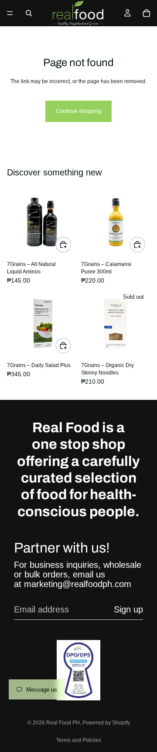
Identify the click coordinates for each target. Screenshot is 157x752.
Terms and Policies (78, 740)
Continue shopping (78, 111)
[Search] (28, 13)
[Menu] (10, 13)
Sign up (128, 609)
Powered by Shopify (106, 723)
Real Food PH (63, 723)
